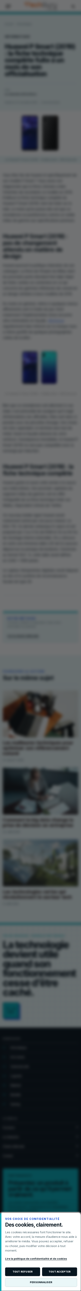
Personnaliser (41, 1282)
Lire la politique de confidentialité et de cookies (36, 1258)
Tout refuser (23, 1271)
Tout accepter (60, 1271)
